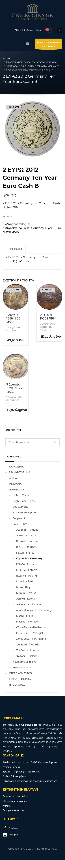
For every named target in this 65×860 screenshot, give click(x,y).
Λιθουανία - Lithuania (28, 604)
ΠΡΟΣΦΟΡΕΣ (17, 684)
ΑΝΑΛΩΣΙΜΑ (16, 466)
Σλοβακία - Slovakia (27, 644)
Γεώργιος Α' (19, 518)
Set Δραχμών (20, 506)
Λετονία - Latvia (25, 598)
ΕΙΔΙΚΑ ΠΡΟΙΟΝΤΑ (20, 679)
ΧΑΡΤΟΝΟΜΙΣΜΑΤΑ (20, 673)
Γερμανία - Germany (31, 228)
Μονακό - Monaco (27, 621)
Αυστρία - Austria (26, 535)
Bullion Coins (21, 495)
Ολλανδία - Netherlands (30, 627)
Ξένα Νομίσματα (22, 667)
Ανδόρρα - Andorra (27, 529)
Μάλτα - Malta (24, 615)
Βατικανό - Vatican (27, 541)
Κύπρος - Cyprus (26, 593)
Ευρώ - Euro (53, 228)
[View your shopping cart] (49, 30)
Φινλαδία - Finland (27, 656)
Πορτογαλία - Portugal (29, 633)
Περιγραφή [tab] (14, 249)
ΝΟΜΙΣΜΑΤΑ (11, 232)
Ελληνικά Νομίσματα (24, 512)
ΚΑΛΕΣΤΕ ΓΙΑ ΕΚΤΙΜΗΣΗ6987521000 (48, 44)
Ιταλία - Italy (23, 587)
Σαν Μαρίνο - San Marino (31, 638)
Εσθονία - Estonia (26, 570)
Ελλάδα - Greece (26, 564)
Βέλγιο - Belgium (26, 547)
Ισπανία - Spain (25, 581)
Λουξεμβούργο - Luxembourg (34, 610)
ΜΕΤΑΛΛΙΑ (15, 483)
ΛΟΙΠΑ (13, 478)
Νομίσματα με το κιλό (25, 661)
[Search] (55, 442)
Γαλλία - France (25, 552)
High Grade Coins (23, 501)
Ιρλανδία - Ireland (26, 575)
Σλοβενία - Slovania (27, 650)
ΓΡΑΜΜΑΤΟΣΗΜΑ (19, 472)
